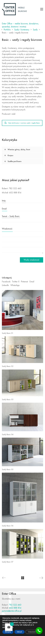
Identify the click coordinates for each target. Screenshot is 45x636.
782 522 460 (15, 605)
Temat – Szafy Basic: (11, 216)
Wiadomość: (7, 228)
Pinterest (24, 281)
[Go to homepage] (14, 9)
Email (32, 281)
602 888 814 (15, 608)
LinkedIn (5, 285)
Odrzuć (19, 632)
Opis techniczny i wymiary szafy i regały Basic (24, 123)
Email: (4, 208)
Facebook (6, 281)
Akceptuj (8, 632)
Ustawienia (32, 632)
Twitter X (15, 281)
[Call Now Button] (39, 630)
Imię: (4, 200)
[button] (41, 9)
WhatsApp (15, 285)
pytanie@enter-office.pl (12, 611)
